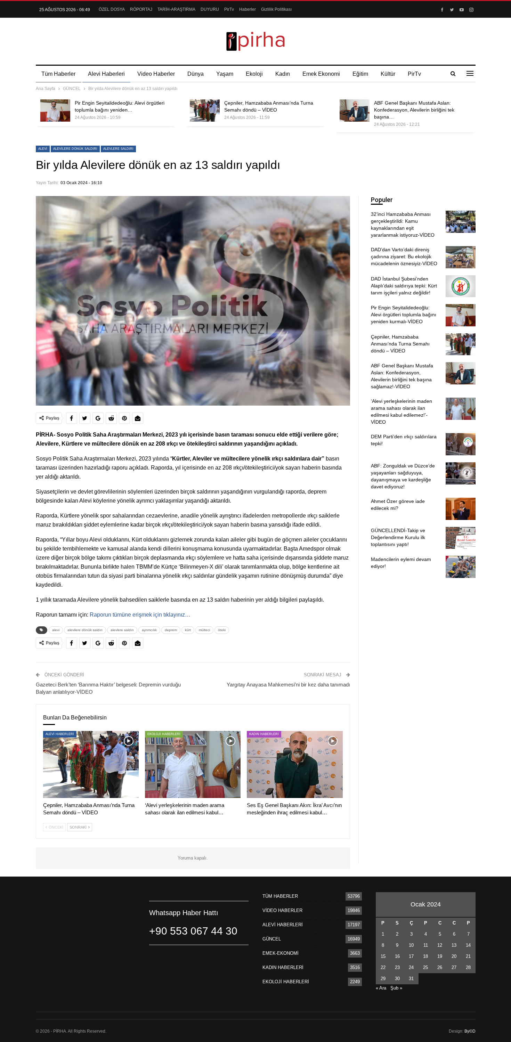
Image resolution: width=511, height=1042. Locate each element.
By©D (470, 1031)
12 (439, 945)
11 (425, 945)
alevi (42, 148)
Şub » (396, 988)
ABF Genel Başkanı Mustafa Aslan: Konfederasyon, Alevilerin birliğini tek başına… (414, 110)
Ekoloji (254, 74)
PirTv (229, 9)
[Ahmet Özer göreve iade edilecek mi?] (461, 509)
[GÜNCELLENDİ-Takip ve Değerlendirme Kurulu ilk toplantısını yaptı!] (461, 538)
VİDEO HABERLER (282, 910)
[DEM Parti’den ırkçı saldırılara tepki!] (461, 444)
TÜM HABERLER (280, 896)
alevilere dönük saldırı (75, 148)
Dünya (195, 74)
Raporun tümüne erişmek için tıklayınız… (140, 615)
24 (411, 967)
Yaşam (224, 74)
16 (397, 956)
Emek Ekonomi (321, 74)
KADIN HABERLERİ (264, 734)
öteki (222, 630)
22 (383, 967)
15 (383, 956)
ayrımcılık (149, 630)
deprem (171, 630)
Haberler (247, 9)
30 (397, 978)
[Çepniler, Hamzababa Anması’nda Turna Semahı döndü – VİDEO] (205, 110)
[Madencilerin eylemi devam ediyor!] (461, 567)
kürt (188, 630)
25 (425, 967)
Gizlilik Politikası (276, 9)
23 (397, 967)
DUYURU (210, 9)
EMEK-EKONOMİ (280, 953)
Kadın (282, 74)
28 (468, 967)
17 (411, 956)
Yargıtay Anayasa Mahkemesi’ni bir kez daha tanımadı (288, 684)
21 (468, 956)
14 (468, 945)
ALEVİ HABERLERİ (60, 734)
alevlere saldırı (118, 148)
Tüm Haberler (58, 74)
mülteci (204, 630)
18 (425, 956)
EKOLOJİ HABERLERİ (163, 734)
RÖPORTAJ (141, 9)
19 (439, 956)
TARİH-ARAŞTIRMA (176, 9)
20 (454, 956)
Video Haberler (156, 74)
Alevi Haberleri (106, 74)
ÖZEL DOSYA (112, 9)
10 (411, 945)
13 (454, 945)
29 (383, 978)
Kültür (388, 74)
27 (454, 967)
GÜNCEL (271, 939)
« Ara (381, 988)
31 (411, 978)
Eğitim (360, 74)
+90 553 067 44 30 (193, 931)
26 (439, 967)
